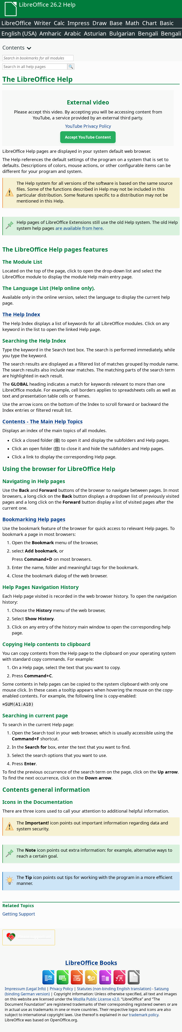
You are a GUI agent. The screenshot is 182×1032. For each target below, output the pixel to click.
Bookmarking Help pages (33, 519)
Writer (42, 23)
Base (116, 23)
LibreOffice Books (91, 963)
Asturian (95, 33)
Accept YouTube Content (88, 137)
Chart (149, 23)
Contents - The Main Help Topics (42, 421)
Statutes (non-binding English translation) (114, 988)
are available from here (79, 228)
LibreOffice (16, 23)
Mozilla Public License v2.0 (96, 999)
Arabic (72, 33)
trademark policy (143, 1014)
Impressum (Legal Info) (25, 988)
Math (132, 23)
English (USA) (18, 33)
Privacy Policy (61, 988)
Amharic (50, 33)
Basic (167, 23)
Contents (13, 47)
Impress (79, 23)
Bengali (148, 33)
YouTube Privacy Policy (88, 126)
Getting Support (18, 914)
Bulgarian (122, 33)
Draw (99, 23)
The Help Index (21, 314)
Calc (59, 23)
